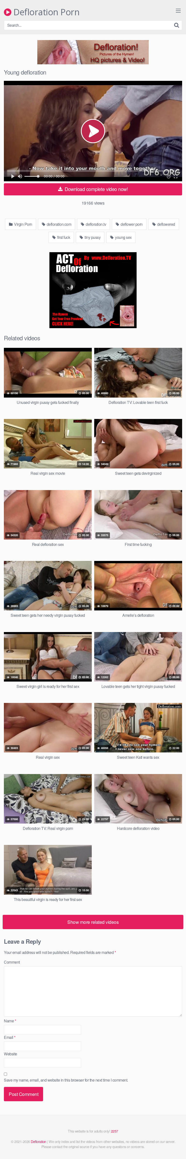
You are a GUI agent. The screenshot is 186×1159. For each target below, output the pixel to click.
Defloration (38, 1141)
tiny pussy (92, 237)
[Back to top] (177, 1148)
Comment (12, 962)
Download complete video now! (95, 188)
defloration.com (58, 224)
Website (10, 1054)
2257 (114, 1131)
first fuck (63, 237)
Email (10, 1037)
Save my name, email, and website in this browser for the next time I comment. (66, 1080)
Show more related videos (93, 921)
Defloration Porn (45, 12)
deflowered (165, 224)
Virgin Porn (22, 224)
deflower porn (131, 224)
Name (10, 1021)
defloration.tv (95, 224)
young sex (123, 237)
